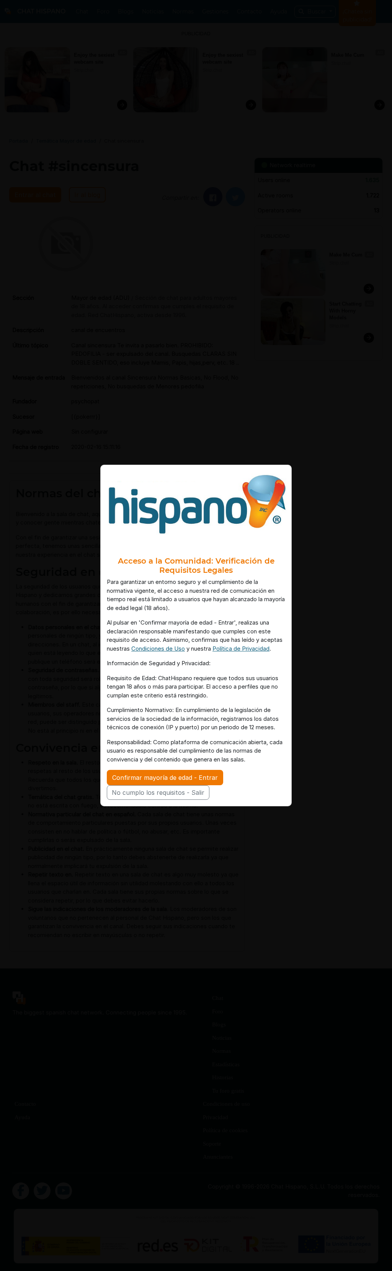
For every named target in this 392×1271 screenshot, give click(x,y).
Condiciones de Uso (158, 648)
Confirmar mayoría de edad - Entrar (165, 777)
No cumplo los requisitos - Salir (158, 792)
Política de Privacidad (241, 648)
